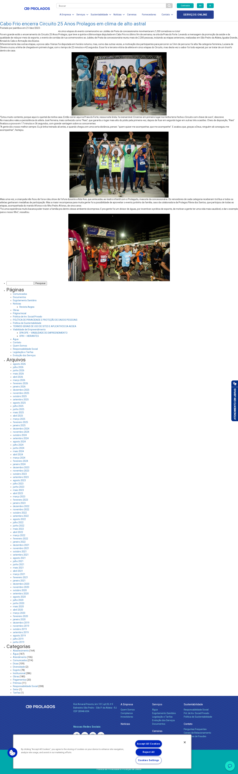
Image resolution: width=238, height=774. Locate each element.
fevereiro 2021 (20, 577)
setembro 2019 (21, 632)
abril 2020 (18, 609)
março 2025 (19, 419)
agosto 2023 (19, 480)
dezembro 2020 (21, 584)
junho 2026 (18, 370)
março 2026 (19, 380)
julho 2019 (18, 639)
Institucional (19, 673)
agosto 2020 (19, 596)
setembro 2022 (21, 516)
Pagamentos (19, 679)
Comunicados (20, 294)
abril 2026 (18, 377)
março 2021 (19, 574)
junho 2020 (18, 603)
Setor (16, 689)
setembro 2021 (21, 554)
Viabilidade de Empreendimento (29, 329)
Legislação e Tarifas (23, 352)
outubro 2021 (20, 551)
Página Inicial (19, 313)
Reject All (148, 752)
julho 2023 (18, 483)
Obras (16, 310)
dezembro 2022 (21, 506)
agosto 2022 (19, 519)
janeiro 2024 (19, 464)
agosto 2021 (19, 558)
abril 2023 (18, 493)
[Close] (184, 742)
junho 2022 (18, 525)
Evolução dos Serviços (24, 355)
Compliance (127, 713)
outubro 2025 (20, 396)
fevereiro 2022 (20, 538)
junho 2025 (18, 409)
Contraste (185, 6)
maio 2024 (18, 451)
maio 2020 (18, 606)
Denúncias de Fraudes (195, 736)
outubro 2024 (20, 435)
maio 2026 (18, 373)
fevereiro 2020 (20, 616)
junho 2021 (18, 564)
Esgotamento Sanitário (25, 300)
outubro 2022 (20, 512)
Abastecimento (21, 650)
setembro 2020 (21, 593)
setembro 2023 (21, 477)
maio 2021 (18, 567)
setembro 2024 (21, 438)
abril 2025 (18, 415)
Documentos (19, 297)
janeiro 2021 (19, 580)
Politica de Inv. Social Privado (27, 316)
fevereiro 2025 (20, 422)
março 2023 (19, 496)
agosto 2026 (19, 364)
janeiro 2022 (19, 542)
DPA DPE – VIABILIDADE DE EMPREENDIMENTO (43, 332)
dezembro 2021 (21, 545)
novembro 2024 (21, 432)
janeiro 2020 (19, 619)
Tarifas (16, 692)
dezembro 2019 (21, 622)
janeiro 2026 (19, 386)
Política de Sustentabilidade (27, 323)
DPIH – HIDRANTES (29, 336)
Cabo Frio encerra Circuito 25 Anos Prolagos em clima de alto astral (73, 24)
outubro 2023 (20, 474)
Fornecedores (149, 14)
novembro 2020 (21, 587)
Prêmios (17, 683)
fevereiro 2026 (20, 383)
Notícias (17, 303)
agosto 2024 (19, 441)
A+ (200, 6)
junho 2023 (18, 487)
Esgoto (16, 670)
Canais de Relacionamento (197, 732)
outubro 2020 (20, 590)
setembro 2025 (21, 399)
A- (210, 6)
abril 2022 (18, 532)
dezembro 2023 (21, 467)
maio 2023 (18, 490)
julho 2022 (18, 522)
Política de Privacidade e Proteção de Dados (119, 769)
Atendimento (20, 657)
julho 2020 (18, 600)
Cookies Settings (148, 760)
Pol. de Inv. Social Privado (196, 713)
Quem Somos (20, 345)
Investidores (127, 716)
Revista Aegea (26, 307)
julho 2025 (18, 406)
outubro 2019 (20, 629)
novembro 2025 (21, 393)
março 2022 (19, 535)
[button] (12, 752)
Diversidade (19, 667)
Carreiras (131, 14)
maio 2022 (18, 529)
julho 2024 (18, 445)
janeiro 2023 (19, 503)
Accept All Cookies (148, 743)
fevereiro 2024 (20, 461)
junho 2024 (18, 448)
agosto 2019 (19, 635)
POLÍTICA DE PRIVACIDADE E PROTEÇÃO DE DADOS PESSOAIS (45, 320)
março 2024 (19, 457)
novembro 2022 (21, 509)
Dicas (15, 663)
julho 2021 (18, 561)
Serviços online (195, 14)
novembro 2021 (21, 548)
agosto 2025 (19, 402)
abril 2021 (18, 571)
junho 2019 (18, 642)
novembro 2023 (21, 470)
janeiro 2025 (19, 425)
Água (15, 339)
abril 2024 (18, 454)
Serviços (157, 704)
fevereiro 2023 (20, 499)
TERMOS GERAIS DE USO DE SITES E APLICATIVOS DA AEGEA (44, 326)
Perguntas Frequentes (195, 729)
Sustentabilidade (193, 704)
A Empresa (127, 704)
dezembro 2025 (21, 390)
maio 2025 (18, 412)
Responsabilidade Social (25, 349)
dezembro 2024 (21, 428)
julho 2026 (18, 367)
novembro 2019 (21, 626)
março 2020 (19, 613)
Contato (17, 342)
